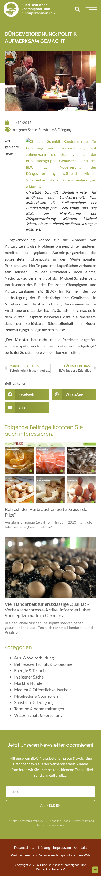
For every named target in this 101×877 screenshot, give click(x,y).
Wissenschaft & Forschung (38, 715)
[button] (77, 9)
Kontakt (80, 847)
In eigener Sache (24, 129)
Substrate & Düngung (55, 129)
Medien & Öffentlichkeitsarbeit (42, 689)
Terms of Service (47, 825)
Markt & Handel (28, 683)
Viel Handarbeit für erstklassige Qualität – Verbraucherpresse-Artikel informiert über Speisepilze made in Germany (48, 609)
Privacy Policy (80, 820)
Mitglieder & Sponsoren (36, 696)
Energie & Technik (30, 670)
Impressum (62, 847)
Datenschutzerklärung (32, 847)
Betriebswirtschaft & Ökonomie (43, 664)
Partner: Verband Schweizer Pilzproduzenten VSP (50, 855)
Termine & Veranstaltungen (39, 708)
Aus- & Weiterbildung (34, 657)
